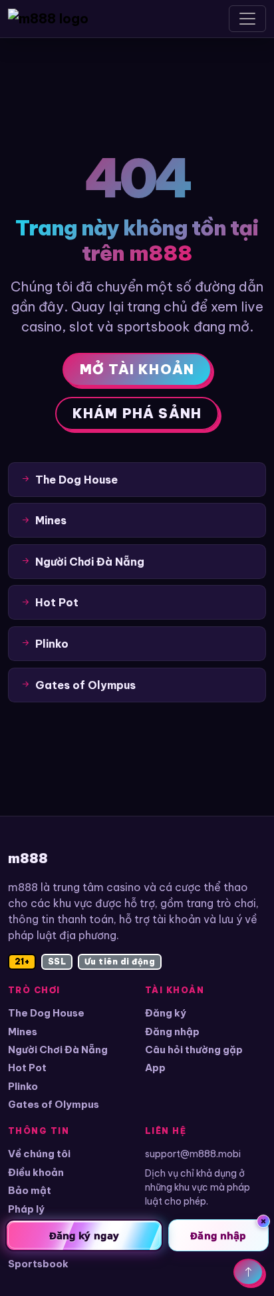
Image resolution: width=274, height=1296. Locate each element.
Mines (22, 1031)
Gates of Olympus (53, 1104)
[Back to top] (248, 1272)
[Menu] (247, 18)
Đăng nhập (172, 1031)
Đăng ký (165, 1013)
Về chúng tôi (39, 1153)
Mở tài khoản (137, 369)
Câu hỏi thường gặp (194, 1049)
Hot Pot (27, 1067)
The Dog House (46, 1013)
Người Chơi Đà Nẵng (58, 1049)
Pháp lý (26, 1209)
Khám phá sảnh (137, 413)
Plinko (23, 1086)
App (155, 1067)
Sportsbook (38, 1263)
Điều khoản (36, 1172)
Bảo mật (29, 1190)
